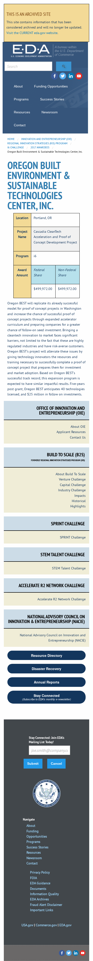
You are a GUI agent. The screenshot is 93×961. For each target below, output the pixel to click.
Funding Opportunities (51, 86)
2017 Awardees (40, 147)
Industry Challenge (72, 490)
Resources (22, 112)
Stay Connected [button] (46, 697)
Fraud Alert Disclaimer (46, 905)
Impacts (80, 495)
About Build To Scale (71, 474)
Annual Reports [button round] (46, 682)
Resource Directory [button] (46, 655)
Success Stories (52, 99)
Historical (79, 501)
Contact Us (78, 437)
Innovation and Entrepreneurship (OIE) (46, 139)
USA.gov (27, 925)
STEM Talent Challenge (69, 568)
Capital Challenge (73, 485)
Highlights (78, 506)
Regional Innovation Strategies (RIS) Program (37, 143)
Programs (21, 99)
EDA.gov (65, 925)
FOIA (33, 878)
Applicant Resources (71, 432)
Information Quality (44, 894)
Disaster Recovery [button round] (46, 668)
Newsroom (49, 112)
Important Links (41, 910)
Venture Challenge (72, 479)
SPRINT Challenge (73, 537)
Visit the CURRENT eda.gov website (31, 33)
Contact (20, 125)
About (18, 86)
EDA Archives (39, 899)
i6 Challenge (15, 147)
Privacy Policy (40, 872)
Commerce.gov (46, 925)
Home (11, 139)
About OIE (78, 426)
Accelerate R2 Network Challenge (61, 599)
